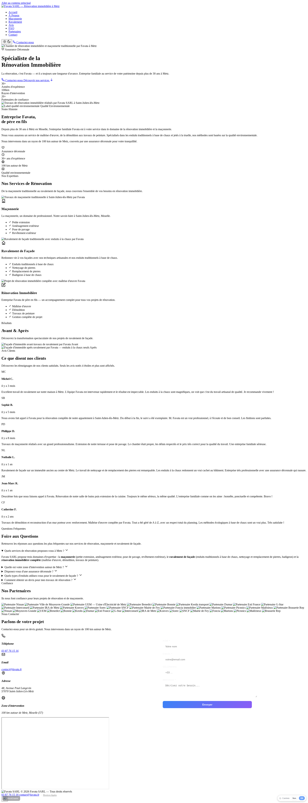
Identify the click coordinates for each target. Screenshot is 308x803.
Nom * (166, 641)
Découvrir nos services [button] (37, 80)
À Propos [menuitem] (14, 15)
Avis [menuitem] (11, 25)
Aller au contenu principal (16, 2)
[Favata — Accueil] (30, 6)
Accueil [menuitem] (13, 12)
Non (294, 798)
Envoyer (207, 704)
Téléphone (170, 667)
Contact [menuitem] (13, 34)
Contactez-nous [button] (25, 42)
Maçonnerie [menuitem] (15, 18)
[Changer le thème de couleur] (6, 41)
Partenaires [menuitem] (15, 31)
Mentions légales (50, 795)
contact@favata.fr (11, 669)
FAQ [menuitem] (11, 28)
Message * (169, 680)
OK (302, 798)
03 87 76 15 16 (10, 650)
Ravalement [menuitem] (15, 21)
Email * (167, 654)
